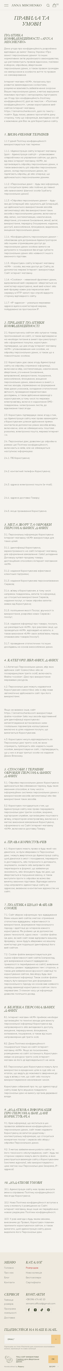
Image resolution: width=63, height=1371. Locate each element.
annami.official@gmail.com (40, 1303)
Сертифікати (33, 1282)
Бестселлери (33, 1277)
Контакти (9, 1282)
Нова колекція (34, 1272)
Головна (9, 1267)
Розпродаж (32, 1267)
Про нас (9, 1272)
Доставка (9, 1317)
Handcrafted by (14, 1366)
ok (53, 1359)
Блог (6, 1277)
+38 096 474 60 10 (35, 1299)
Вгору (52, 1366)
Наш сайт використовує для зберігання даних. (27, 1359)
